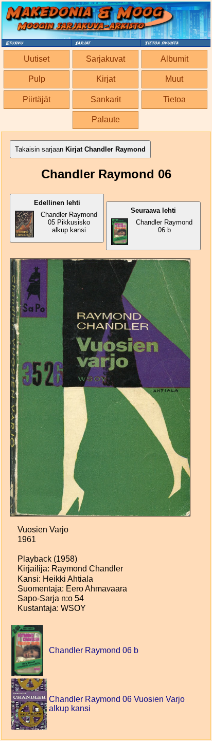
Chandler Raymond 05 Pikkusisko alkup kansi (65, 216)
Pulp (36, 79)
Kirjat (105, 79)
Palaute (106, 119)
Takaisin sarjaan (80, 149)
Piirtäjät (36, 99)
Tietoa (174, 99)
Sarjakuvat (105, 58)
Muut (174, 79)
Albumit (174, 58)
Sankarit (106, 99)
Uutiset (36, 58)
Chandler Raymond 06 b (161, 220)
